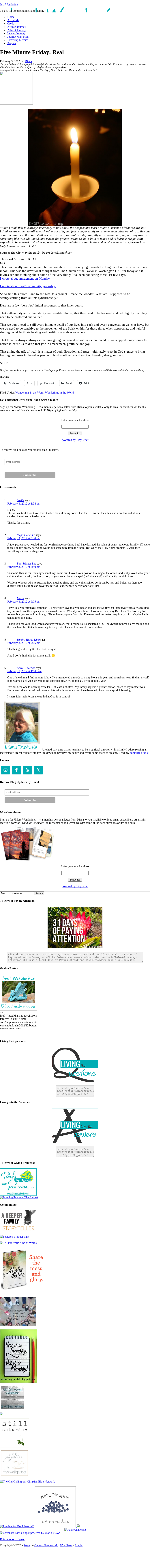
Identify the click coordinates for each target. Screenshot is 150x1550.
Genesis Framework (46, 1545)
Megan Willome (26, 535)
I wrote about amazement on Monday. (25, 278)
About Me (13, 20)
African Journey (16, 26)
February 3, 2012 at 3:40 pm (23, 538)
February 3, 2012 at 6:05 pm (23, 601)
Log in (78, 1545)
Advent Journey (16, 30)
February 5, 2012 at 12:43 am (24, 671)
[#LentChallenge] (75, 1529)
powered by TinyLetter (75, 439)
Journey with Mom (18, 36)
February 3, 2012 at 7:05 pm (23, 642)
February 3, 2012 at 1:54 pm (23, 503)
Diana (28, 61)
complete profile (139, 752)
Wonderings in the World (59, 392)
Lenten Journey (16, 33)
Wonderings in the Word (29, 392)
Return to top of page (12, 1539)
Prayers (11, 43)
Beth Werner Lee (26, 563)
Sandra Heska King (28, 639)
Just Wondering (9, 4)
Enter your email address (75, 420)
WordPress (66, 1545)
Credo (10, 23)
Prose (27, 1545)
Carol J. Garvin (26, 667)
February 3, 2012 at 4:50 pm (23, 566)
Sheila (20, 500)
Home (10, 16)
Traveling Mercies (17, 40)
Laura (20, 598)
